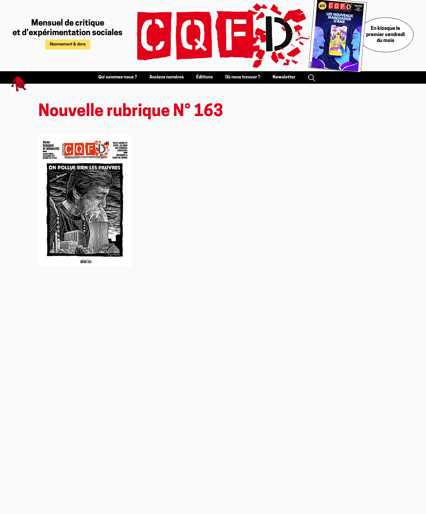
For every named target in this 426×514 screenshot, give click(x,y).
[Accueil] (216, 35)
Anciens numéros (166, 77)
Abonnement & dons (68, 44)
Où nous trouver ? (242, 77)
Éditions (204, 77)
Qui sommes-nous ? (117, 77)
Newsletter (284, 77)
